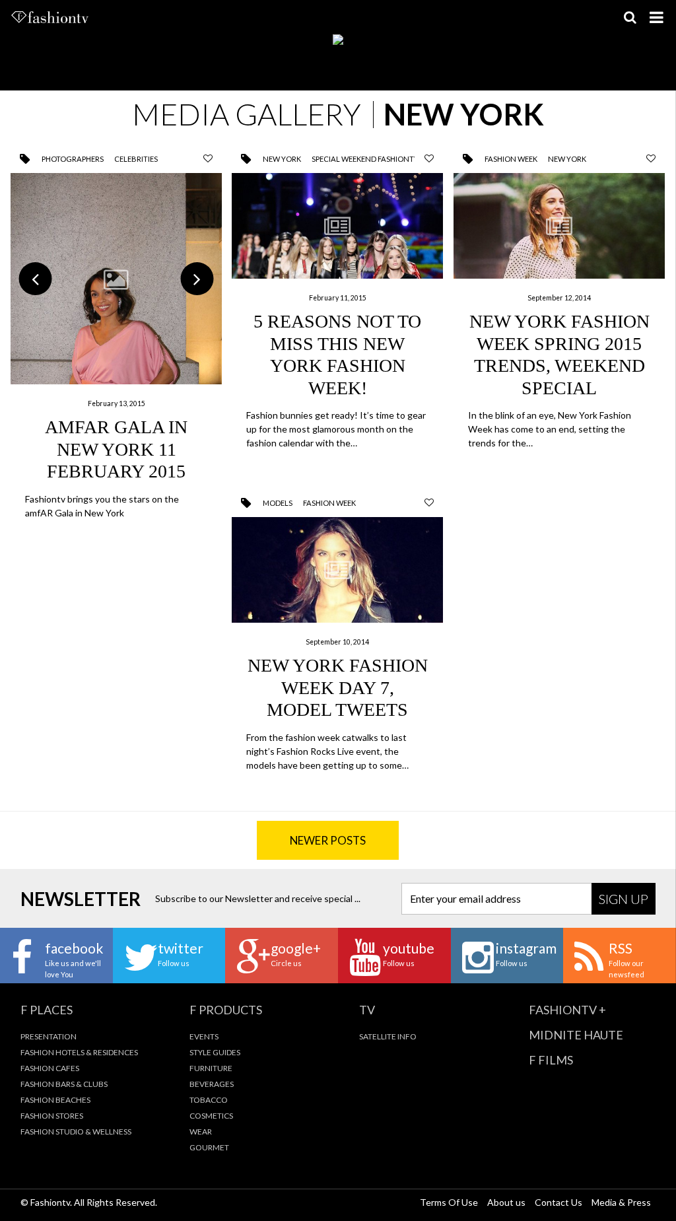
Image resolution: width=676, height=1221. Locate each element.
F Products (225, 1010)
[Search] (630, 17)
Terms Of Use (449, 1202)
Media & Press (621, 1202)
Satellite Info (388, 1036)
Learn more (116, 346)
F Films (551, 1060)
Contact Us (558, 1202)
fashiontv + (567, 1010)
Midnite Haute (576, 1035)
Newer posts (328, 840)
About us (506, 1202)
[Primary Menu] (656, 17)
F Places (46, 1010)
